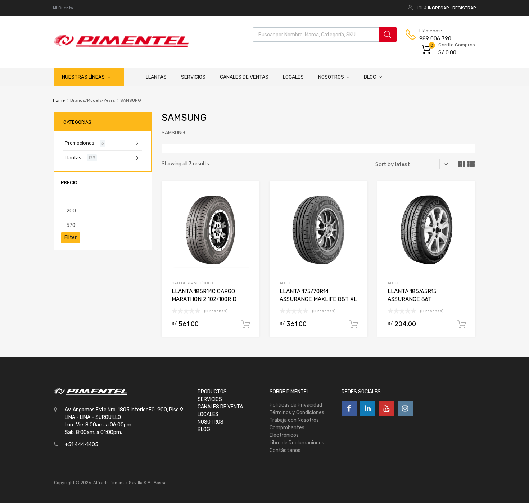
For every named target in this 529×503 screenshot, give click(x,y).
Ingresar (438, 7)
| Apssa (159, 482)
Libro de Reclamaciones (297, 443)
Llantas (156, 77)
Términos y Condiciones (297, 413)
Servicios (193, 77)
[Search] (388, 34)
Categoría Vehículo (192, 283)
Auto (285, 283)
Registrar (464, 7)
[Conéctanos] (349, 408)
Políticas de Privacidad (296, 405)
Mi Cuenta (63, 7)
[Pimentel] (121, 45)
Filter (70, 237)
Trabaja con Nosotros (294, 420)
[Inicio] (131, 77)
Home (59, 100)
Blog (370, 77)
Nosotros (331, 77)
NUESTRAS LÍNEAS (83, 77)
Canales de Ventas (244, 77)
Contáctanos (285, 450)
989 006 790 (435, 38)
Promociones (79, 143)
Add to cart (245, 324)
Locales (293, 77)
